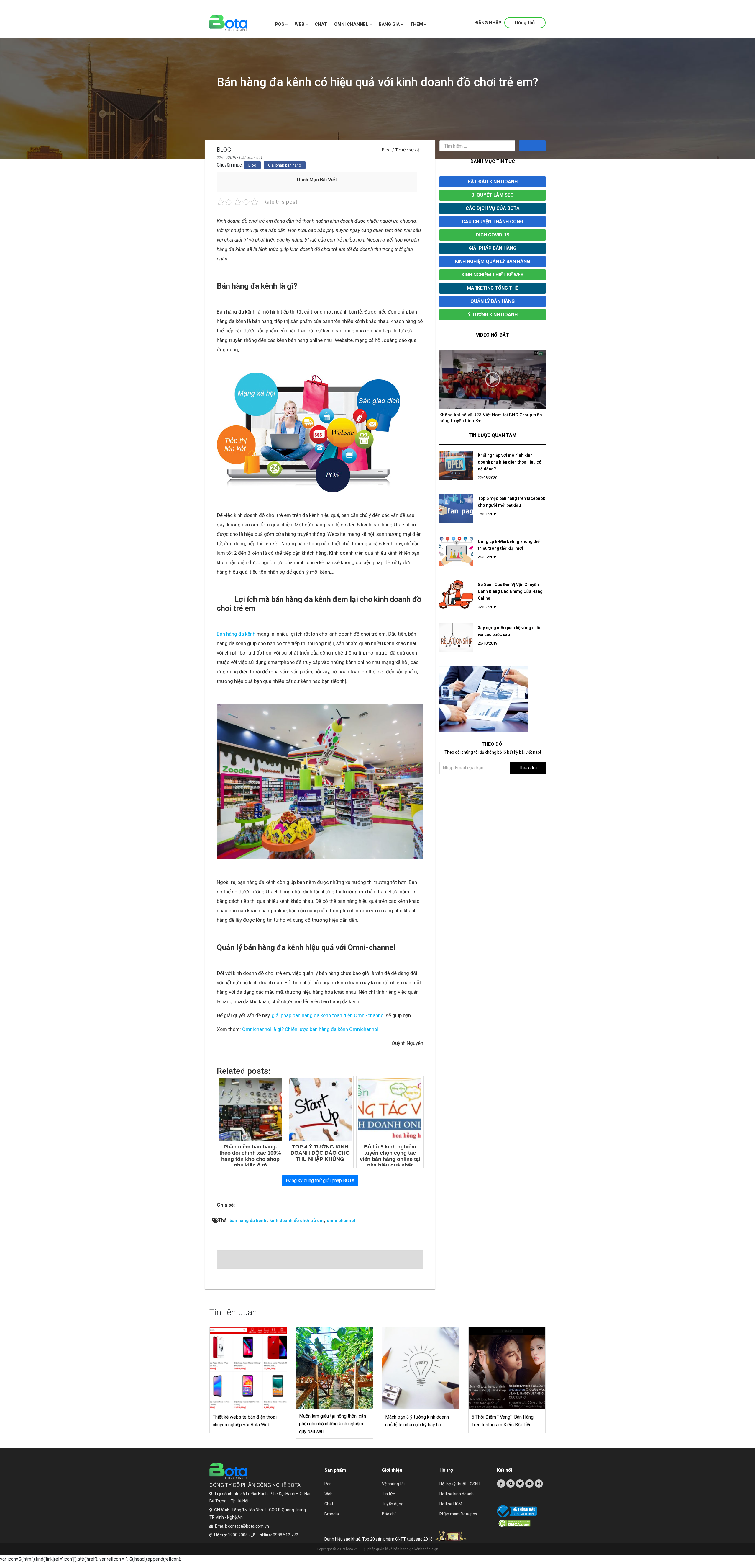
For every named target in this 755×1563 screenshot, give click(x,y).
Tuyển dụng (392, 1504)
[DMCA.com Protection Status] (522, 1523)
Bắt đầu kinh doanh (493, 182)
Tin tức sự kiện (408, 150)
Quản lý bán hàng (492, 301)
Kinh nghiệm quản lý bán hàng (492, 261)
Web (328, 1494)
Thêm (417, 24)
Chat (328, 1504)
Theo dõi (528, 762)
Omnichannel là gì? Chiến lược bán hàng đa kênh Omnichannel (310, 1029)
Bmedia (331, 1514)
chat (321, 24)
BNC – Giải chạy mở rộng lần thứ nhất (478, 414)
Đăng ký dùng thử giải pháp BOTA (320, 1180)
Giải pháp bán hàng (284, 165)
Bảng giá (390, 24)
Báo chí (388, 1514)
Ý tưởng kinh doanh (493, 314)
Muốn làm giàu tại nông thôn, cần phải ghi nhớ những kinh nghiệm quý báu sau (332, 1423)
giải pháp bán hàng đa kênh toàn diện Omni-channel (328, 1015)
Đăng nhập (488, 22)
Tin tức (388, 1494)
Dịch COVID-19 (492, 235)
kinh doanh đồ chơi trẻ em (297, 1220)
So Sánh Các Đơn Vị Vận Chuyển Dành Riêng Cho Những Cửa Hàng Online (510, 585)
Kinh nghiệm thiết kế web (492, 275)
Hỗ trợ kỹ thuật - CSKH (459, 1484)
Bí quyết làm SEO (492, 195)
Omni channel (352, 24)
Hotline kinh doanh (456, 1494)
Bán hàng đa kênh (236, 634)
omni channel (341, 1220)
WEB (300, 24)
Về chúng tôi (393, 1484)
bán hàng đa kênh (247, 1220)
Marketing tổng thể (492, 288)
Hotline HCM (450, 1504)
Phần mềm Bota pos (458, 1514)
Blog (386, 150)
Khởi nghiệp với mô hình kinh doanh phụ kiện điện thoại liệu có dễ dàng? (509, 456)
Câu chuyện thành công (492, 221)
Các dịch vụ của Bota (493, 208)
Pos (280, 24)
